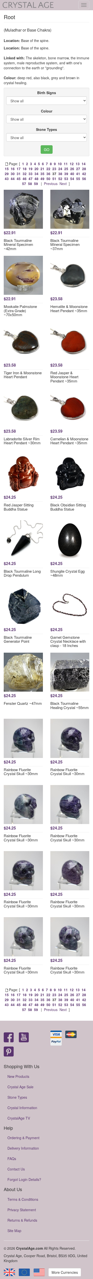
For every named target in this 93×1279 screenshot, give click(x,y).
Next (63, 183)
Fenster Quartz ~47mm (23, 703)
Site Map (14, 1230)
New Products (18, 1076)
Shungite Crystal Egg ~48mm (67, 573)
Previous (51, 183)
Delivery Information (23, 1148)
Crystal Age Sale (20, 1086)
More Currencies (65, 1272)
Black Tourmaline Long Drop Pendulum (22, 573)
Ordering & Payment (23, 1137)
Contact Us (16, 1168)
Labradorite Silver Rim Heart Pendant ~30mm (22, 441)
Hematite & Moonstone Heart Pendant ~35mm (69, 308)
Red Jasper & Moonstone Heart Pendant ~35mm (64, 376)
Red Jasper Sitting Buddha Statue (18, 507)
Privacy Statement (21, 1209)
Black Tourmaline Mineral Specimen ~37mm (65, 244)
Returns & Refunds (22, 1220)
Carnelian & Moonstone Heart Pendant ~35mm (69, 441)
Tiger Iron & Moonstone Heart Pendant (23, 374)
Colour (46, 111)
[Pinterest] (9, 1052)
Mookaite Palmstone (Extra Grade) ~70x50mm (20, 310)
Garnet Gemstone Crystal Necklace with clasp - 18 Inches (68, 641)
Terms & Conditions (22, 1199)
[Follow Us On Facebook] (9, 1038)
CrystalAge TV (18, 1118)
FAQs (11, 1158)
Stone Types (46, 129)
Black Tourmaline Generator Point (18, 639)
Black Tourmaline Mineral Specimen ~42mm (18, 244)
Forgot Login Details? (24, 1179)
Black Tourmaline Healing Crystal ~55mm (69, 705)
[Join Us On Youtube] (24, 1038)
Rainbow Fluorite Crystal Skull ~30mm (21, 771)
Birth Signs (46, 92)
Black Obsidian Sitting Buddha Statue (68, 507)
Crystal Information (22, 1107)
